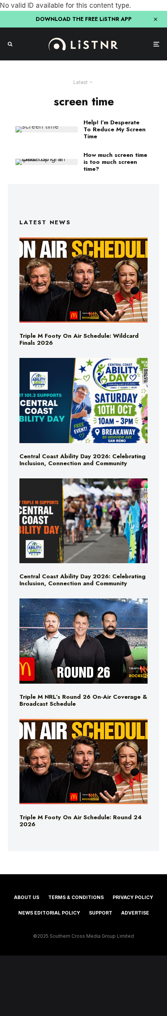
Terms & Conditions (76, 897)
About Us (26, 897)
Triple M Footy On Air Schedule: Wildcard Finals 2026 (79, 339)
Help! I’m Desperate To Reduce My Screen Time (115, 129)
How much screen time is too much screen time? (115, 161)
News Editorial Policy (49, 913)
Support (100, 913)
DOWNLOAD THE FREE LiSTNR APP (84, 19)
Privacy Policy (133, 897)
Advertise (135, 913)
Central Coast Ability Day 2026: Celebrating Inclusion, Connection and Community (82, 460)
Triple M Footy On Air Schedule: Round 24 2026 (80, 821)
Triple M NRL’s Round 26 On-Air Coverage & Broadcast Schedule (83, 700)
